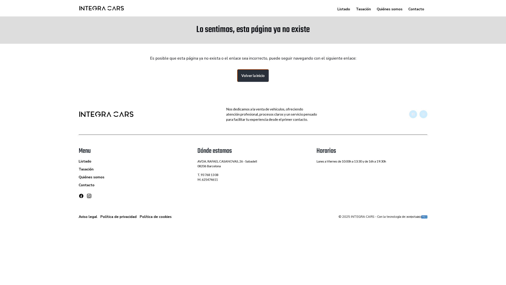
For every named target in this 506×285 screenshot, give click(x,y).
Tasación (363, 9)
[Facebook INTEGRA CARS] (413, 114)
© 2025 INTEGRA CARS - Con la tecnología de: (373, 217)
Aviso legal (88, 216)
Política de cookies (156, 216)
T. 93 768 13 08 (207, 175)
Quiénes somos (389, 9)
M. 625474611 (207, 179)
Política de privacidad (118, 216)
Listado (343, 9)
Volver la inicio (253, 75)
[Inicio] (101, 8)
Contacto (416, 9)
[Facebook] (81, 196)
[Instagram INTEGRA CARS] (423, 114)
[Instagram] (89, 197)
